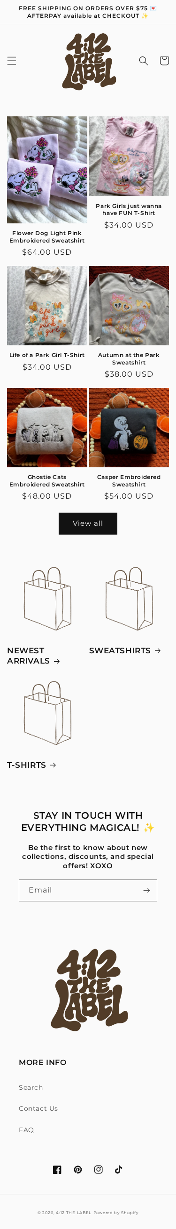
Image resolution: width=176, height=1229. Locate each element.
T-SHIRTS (26, 765)
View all (88, 523)
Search (31, 1087)
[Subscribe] (146, 890)
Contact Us (38, 1108)
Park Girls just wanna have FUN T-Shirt (129, 209)
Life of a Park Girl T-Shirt (47, 354)
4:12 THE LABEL (74, 1212)
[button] (11, 60)
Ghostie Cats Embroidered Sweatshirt (47, 480)
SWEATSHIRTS (120, 650)
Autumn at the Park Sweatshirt (129, 358)
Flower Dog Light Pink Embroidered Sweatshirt (47, 236)
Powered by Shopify (116, 1212)
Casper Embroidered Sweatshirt (129, 480)
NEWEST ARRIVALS (28, 655)
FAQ (26, 1130)
